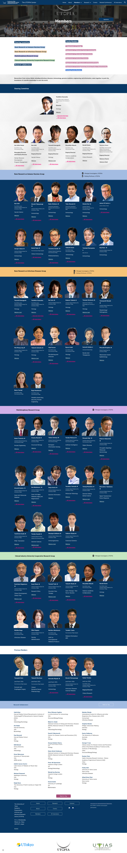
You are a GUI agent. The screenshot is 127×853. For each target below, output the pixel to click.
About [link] (70, 2)
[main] (63, 21)
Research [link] (86, 2)
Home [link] (64, 2)
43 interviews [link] (118, 2)
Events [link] (95, 2)
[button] (125, 2)
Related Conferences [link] (106, 2)
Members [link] (77, 2)
